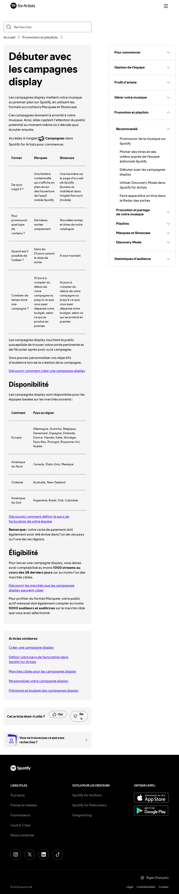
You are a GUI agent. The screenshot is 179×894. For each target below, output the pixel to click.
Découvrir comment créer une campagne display (47, 370)
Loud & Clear (20, 825)
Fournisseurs (20, 815)
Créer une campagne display (31, 647)
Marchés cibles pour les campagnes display (43, 671)
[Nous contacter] (85, 740)
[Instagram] (15, 854)
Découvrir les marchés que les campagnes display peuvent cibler (41, 588)
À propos (17, 795)
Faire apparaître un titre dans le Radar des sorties (142, 198)
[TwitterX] (29, 854)
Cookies (164, 887)
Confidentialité (146, 887)
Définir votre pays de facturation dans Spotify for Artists (38, 659)
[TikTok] (57, 854)
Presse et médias (23, 805)
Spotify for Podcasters (89, 805)
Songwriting (82, 815)
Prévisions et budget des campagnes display (44, 690)
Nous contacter (22, 835)
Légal (129, 887)
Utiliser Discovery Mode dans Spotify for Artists (142, 185)
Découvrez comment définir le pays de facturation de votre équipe (39, 519)
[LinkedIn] (43, 854)
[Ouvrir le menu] (166, 6)
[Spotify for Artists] (22, 6)
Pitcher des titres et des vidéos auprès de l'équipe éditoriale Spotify (140, 156)
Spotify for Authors (87, 795)
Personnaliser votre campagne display (39, 680)
